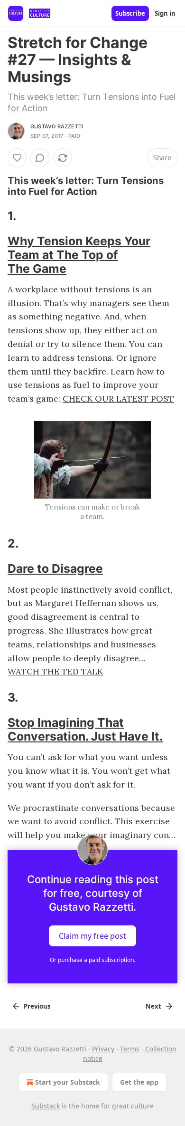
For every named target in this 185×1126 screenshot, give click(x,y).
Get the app (139, 1082)
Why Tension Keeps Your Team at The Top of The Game (79, 254)
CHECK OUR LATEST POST (118, 398)
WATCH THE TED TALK (55, 671)
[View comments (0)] (39, 157)
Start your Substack (67, 1082)
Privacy (103, 1048)
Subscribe (130, 13)
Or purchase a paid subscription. (92, 960)
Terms (129, 1048)
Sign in (165, 13)
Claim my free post (92, 936)
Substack (45, 1105)
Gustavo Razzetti (56, 126)
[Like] (17, 157)
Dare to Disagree (55, 568)
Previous (37, 1006)
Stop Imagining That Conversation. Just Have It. (85, 729)
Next (153, 1006)
